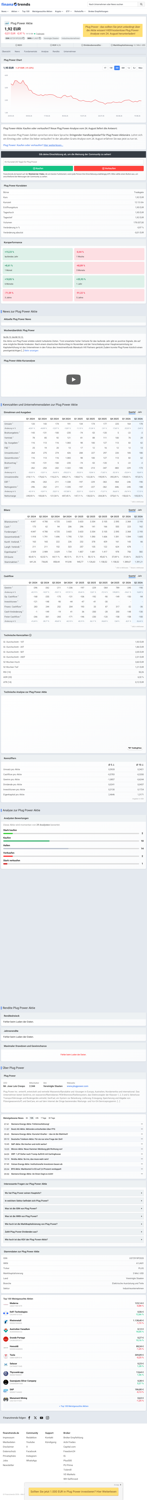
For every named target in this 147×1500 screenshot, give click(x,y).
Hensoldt (14, 1346)
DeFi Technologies (19, 1312)
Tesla (12, 1355)
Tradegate (40, 34)
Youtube (30, 1442)
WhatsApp (31, 1460)
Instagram (31, 1456)
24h (36, 1118)
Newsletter (8, 1465)
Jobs (5, 1460)
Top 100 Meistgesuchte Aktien (74, 1406)
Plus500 (67, 1460)
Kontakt (49, 1437)
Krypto (58, 11)
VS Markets (69, 1474)
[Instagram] (47, 1418)
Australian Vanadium (20, 1329)
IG (64, 1456)
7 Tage (43, 1118)
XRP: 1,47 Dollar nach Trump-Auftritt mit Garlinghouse (36, 1154)
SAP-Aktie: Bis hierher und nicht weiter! (29, 1144)
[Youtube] (41, 1418)
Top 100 (25, 11)
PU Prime (68, 1465)
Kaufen (39, 168)
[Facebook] (29, 1418)
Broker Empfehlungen (98, 11)
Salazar (13, 1364)
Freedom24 (69, 1451)
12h (31, 1118)
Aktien (14, 11)
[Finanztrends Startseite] (15, 5)
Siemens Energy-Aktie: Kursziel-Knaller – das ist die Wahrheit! (39, 1134)
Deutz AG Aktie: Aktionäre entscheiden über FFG (33, 1129)
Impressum (8, 1437)
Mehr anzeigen (31, 350)
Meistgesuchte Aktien (42, 11)
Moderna (14, 1303)
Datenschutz (9, 1451)
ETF (68, 11)
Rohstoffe (79, 11)
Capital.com (69, 1447)
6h (27, 1118)
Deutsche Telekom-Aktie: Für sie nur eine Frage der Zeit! (37, 1139)
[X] (35, 1418)
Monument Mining (18, 1398)
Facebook (31, 1451)
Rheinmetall (15, 1320)
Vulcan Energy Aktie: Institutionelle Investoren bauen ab (36, 1164)
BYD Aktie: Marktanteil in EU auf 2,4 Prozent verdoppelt (36, 1169)
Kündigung (50, 1442)
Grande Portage (17, 1338)
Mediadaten (9, 1442)
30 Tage (52, 1118)
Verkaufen (110, 168)
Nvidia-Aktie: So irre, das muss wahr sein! (30, 1159)
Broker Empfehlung (73, 1437)
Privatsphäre (9, 1456)
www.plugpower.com (77, 1086)
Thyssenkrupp (16, 1372)
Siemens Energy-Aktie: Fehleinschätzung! (30, 1124)
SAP (12, 1389)
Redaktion (31, 1437)
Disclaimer (8, 1447)
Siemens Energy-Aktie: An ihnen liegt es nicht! (32, 1173)
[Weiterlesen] (142, 1124)
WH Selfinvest (70, 1479)
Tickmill (67, 1470)
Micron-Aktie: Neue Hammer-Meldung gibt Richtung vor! (36, 1149)
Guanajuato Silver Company (23, 1381)
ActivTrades (69, 1442)
